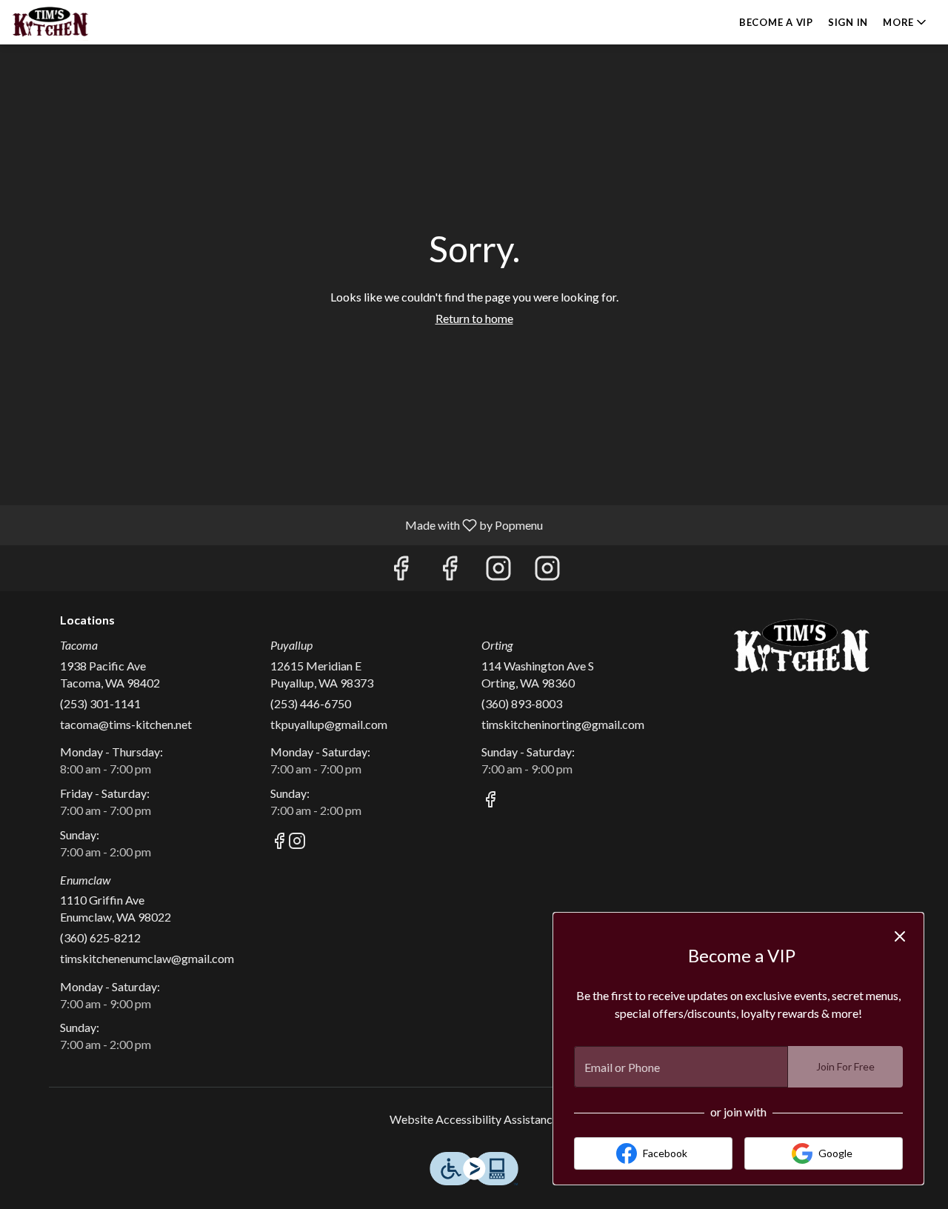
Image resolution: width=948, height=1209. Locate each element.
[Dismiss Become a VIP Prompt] (900, 936)
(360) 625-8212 (100, 937)
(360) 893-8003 (521, 703)
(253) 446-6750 (310, 703)
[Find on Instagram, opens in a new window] (498, 571)
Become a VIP (776, 22)
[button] (905, 22)
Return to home (474, 318)
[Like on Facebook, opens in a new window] (400, 571)
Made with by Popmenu (277, 524)
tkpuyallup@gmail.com (328, 724)
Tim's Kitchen (802, 646)
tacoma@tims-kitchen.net (126, 724)
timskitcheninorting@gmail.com (562, 724)
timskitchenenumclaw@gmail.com (147, 958)
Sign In (848, 22)
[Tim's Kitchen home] (78, 22)
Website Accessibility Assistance (474, 1119)
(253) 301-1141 (100, 703)
